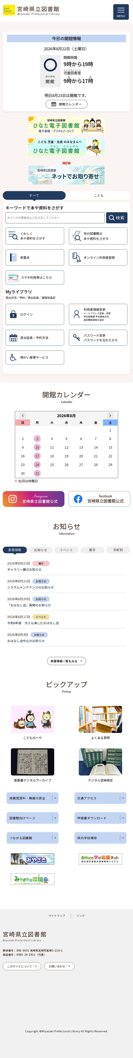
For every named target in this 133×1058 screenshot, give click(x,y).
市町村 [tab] (118, 550)
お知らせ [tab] (40, 550)
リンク (80, 915)
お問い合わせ (57, 966)
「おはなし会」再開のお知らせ (29, 605)
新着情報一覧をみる (64, 661)
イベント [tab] (66, 550)
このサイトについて (19, 966)
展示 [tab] (92, 550)
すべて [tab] (34, 195)
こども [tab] (99, 195)
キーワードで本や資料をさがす (35, 208)
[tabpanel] (66, 288)
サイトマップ (56, 915)
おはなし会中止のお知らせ (26, 640)
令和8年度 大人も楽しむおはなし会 (33, 623)
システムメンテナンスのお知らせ (30, 587)
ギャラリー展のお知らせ (24, 569)
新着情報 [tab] (14, 550)
